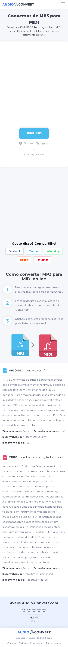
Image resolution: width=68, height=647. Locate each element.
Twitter (33, 251)
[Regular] (34, 610)
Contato (11, 643)
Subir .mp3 (34, 133)
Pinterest (42, 259)
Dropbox (28, 143)
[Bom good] (39, 610)
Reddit (24, 259)
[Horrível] (23, 610)
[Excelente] (44, 610)
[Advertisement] (34, 83)
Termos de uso (53, 643)
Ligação (44, 143)
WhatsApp (53, 251)
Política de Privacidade (31, 643)
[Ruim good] (28, 610)
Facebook (15, 251)
